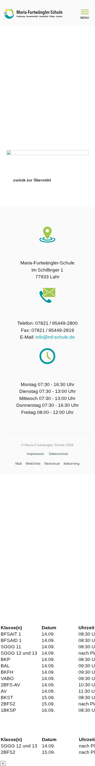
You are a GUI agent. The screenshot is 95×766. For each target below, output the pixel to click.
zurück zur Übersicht (32, 180)
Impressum (35, 454)
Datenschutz (58, 454)
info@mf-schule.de (55, 337)
